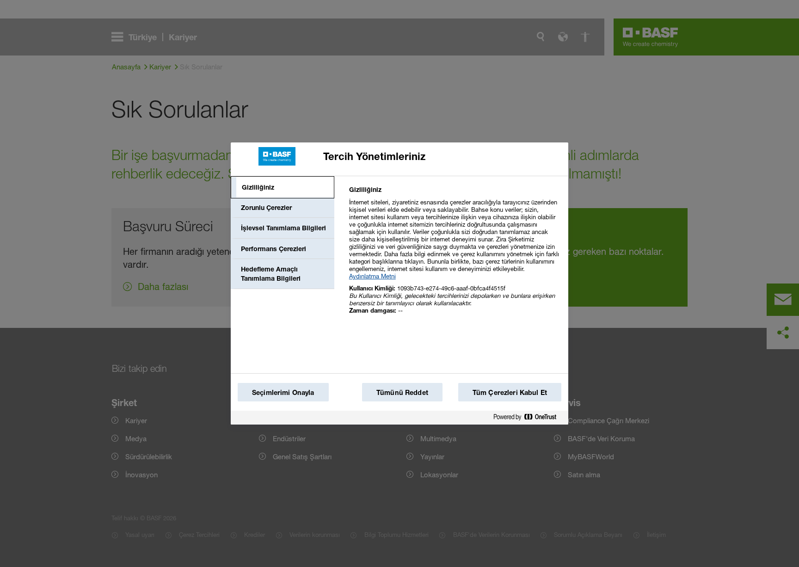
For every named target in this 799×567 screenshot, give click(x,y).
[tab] (282, 187)
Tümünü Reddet (402, 392)
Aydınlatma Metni (372, 276)
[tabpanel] (454, 255)
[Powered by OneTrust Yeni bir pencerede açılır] (528, 417)
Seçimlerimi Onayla (283, 392)
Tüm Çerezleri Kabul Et (510, 392)
